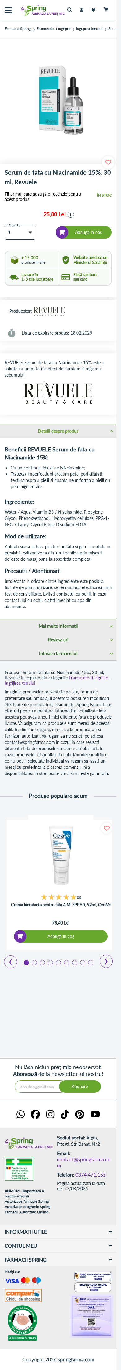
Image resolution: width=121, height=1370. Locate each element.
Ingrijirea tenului (89, 28)
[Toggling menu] (8, 10)
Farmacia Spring (18, 28)
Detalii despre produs (58, 431)
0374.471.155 (90, 1174)
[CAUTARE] (71, 10)
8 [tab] (82, 962)
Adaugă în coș (60, 936)
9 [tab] (90, 962)
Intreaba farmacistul (58, 653)
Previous (7, 959)
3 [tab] (42, 962)
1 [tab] (26, 962)
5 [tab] (58, 962)
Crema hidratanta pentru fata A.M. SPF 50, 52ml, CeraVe (61, 904)
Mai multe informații (58, 626)
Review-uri (58, 639)
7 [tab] (74, 962)
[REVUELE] (49, 311)
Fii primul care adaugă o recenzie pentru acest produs (43, 197)
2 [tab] (34, 962)
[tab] (58, 431)
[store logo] (29, 10)
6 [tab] (66, 962)
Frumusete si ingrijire (53, 28)
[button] (71, 215)
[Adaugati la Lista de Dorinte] (106, 828)
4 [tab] (50, 962)
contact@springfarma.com (83, 1162)
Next (102, 959)
